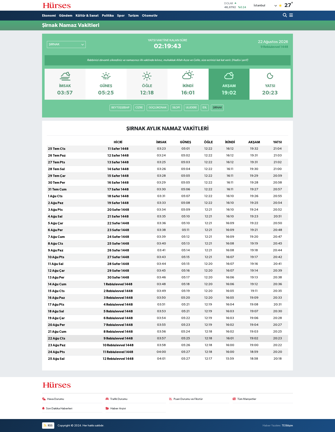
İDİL (205, 107)
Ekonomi (49, 15)
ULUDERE (191, 107)
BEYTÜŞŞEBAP (120, 107)
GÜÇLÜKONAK (158, 107)
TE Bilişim (287, 425)
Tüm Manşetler (246, 399)
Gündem (65, 15)
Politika (108, 15)
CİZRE (139, 107)
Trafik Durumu (118, 399)
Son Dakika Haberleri (59, 408)
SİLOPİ (176, 107)
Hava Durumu (55, 399)
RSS (50, 425)
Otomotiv (149, 15)
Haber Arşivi (118, 408)
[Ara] (285, 15)
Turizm (133, 15)
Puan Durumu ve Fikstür (188, 399)
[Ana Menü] (290, 15)
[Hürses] (56, 5)
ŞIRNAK (217, 107)
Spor (121, 15)
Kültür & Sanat (87, 15)
